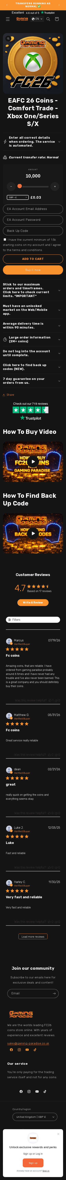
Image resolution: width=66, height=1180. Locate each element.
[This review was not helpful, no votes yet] (56, 700)
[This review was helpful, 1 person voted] (50, 700)
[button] (7, 19)
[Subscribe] (54, 993)
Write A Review (33, 602)
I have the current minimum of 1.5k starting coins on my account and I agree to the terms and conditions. (32, 245)
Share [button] (10, 394)
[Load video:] (33, 462)
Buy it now (33, 270)
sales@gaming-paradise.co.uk (28, 1043)
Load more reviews (33, 936)
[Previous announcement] (7, 5)
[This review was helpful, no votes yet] (49, 754)
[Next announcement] (59, 5)
